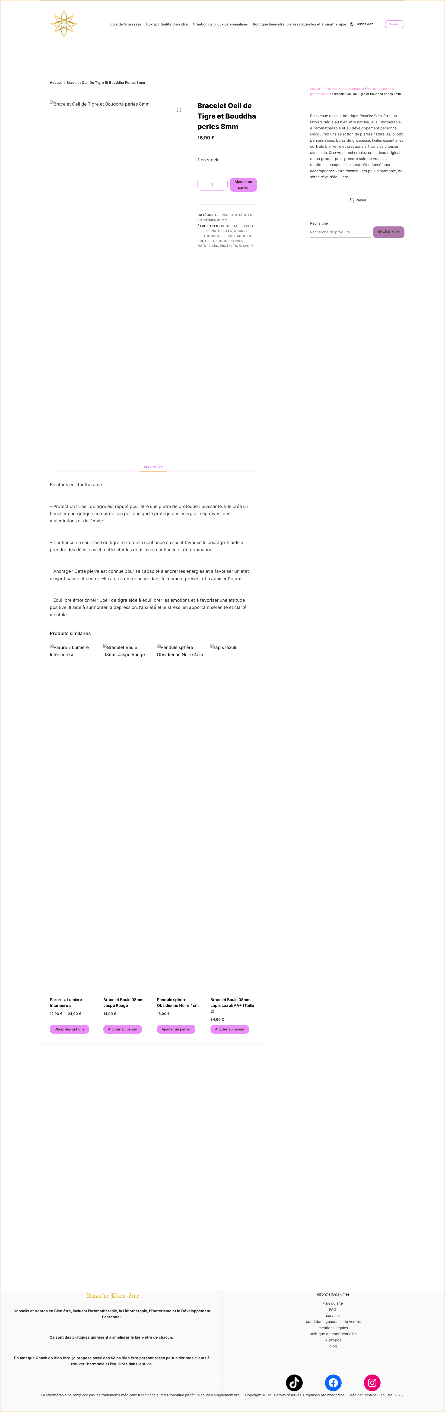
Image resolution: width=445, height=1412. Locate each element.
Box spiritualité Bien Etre (167, 24)
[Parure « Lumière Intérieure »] (73, 817)
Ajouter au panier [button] (122, 1029)
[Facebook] (333, 1382)
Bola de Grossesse (125, 24)
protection (230, 245)
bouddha (229, 226)
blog (333, 1346)
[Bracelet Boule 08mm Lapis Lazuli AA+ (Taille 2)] (233, 817)
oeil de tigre (216, 241)
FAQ (333, 1309)
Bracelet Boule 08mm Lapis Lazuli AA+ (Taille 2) (232, 1005)
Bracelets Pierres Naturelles (344, 89)
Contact (394, 24)
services (333, 1315)
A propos (333, 1340)
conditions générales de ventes (333, 1321)
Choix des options (69, 1029)
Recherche (319, 223)
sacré (248, 245)
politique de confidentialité (333, 1333)
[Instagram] (372, 1382)
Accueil (56, 82)
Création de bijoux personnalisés (220, 24)
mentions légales (333, 1327)
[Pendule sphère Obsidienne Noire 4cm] (180, 817)
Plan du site (333, 1303)
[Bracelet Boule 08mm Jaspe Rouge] (126, 817)
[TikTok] (294, 1382)
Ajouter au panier (243, 184)
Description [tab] (153, 466)
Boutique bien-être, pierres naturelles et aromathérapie (299, 24)
